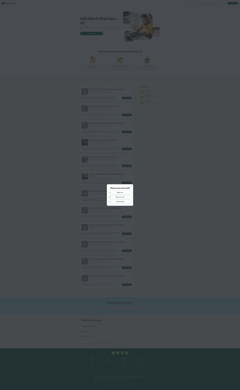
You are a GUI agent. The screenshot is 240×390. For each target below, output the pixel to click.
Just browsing (120, 201)
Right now (120, 192)
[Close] (131, 186)
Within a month (120, 197)
